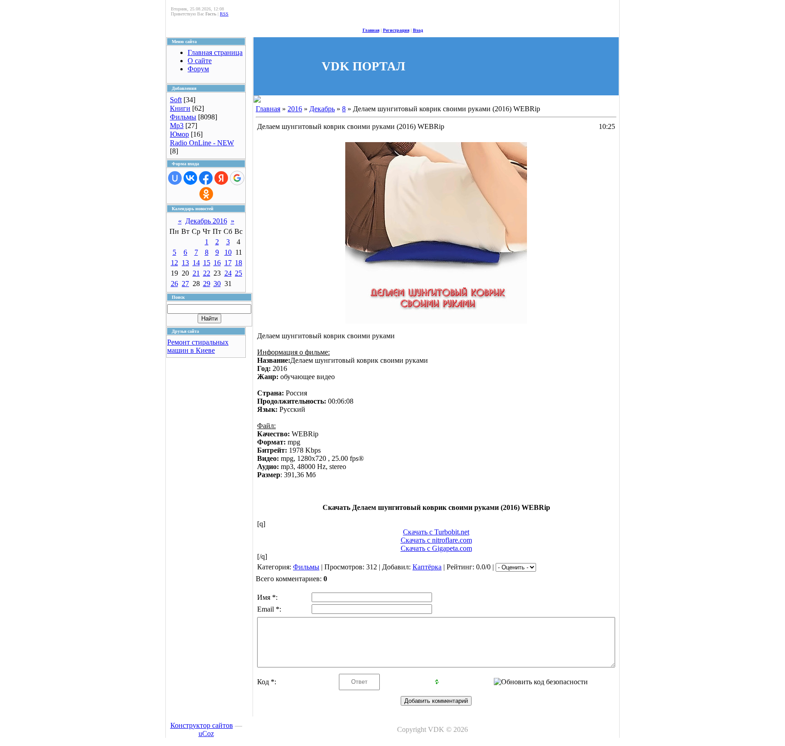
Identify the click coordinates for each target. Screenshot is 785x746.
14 (196, 263)
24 (228, 273)
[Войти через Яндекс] (221, 178)
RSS (224, 13)
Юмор (179, 134)
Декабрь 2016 (206, 221)
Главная (371, 30)
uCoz (206, 733)
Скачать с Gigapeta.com (436, 548)
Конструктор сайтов (201, 725)
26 (174, 283)
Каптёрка (427, 567)
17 (228, 263)
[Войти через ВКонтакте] (190, 178)
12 (174, 263)
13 (185, 263)
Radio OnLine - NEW (202, 143)
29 (206, 283)
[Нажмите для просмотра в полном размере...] (436, 321)
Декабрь (322, 109)
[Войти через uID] (175, 178)
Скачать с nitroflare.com (436, 540)
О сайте (200, 60)
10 (228, 252)
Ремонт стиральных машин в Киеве (198, 346)
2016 (295, 109)
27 (185, 283)
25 (238, 273)
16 (217, 263)
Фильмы (183, 117)
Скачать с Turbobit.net (436, 532)
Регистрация (396, 30)
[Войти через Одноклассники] (206, 194)
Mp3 (177, 125)
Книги (180, 108)
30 (217, 283)
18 (238, 263)
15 (206, 263)
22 (206, 273)
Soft (176, 100)
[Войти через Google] (237, 178)
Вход (418, 30)
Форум (198, 69)
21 (196, 273)
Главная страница (215, 52)
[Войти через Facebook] (206, 178)
